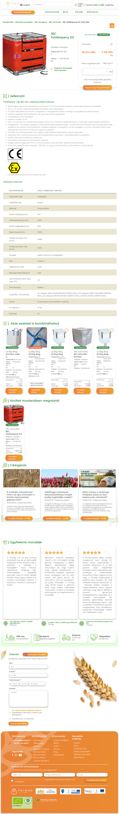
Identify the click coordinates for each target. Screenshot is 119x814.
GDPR (56, 746)
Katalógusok (58, 755)
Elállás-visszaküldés (82, 752)
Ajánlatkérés (79, 757)
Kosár (76, 746)
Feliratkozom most (96, 780)
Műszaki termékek (41, 749)
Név (10, 663)
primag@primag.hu (22, 740)
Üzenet (12, 688)
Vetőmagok (38, 740)
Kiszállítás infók (80, 749)
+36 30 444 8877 (21, 743)
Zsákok (36, 746)
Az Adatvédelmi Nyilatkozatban (27, 710)
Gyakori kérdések (60, 740)
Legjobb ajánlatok (41, 761)
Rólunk (56, 749)
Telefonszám (14, 680)
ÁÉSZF (56, 743)
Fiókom (77, 743)
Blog (55, 752)
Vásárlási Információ (82, 754)
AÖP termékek (39, 752)
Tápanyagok (38, 743)
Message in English (37, 654)
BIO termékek (39, 758)
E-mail (11, 671)
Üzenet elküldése (18, 723)
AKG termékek (39, 755)
